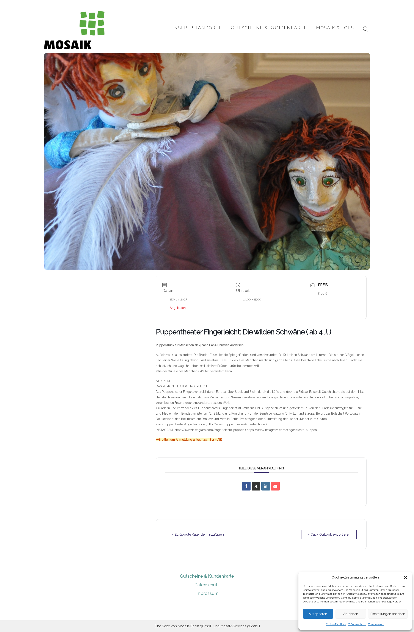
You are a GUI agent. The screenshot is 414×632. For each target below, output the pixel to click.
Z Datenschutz (357, 624)
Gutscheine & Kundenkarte (269, 27)
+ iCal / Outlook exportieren (328, 534)
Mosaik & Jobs (335, 27)
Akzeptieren (318, 614)
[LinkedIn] (265, 486)
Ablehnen (350, 614)
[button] (405, 577)
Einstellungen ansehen (387, 614)
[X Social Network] (256, 486)
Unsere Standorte (196, 27)
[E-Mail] (275, 486)
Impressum (207, 593)
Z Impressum (376, 624)
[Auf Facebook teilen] (246, 486)
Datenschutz (207, 584)
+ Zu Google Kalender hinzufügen (198, 534)
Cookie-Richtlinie (336, 624)
